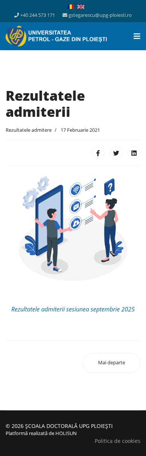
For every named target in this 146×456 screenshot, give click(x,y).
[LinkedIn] (134, 152)
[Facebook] (98, 152)
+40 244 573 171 (37, 15)
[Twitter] (116, 152)
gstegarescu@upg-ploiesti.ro (100, 15)
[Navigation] (137, 36)
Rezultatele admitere (29, 130)
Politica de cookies (117, 440)
